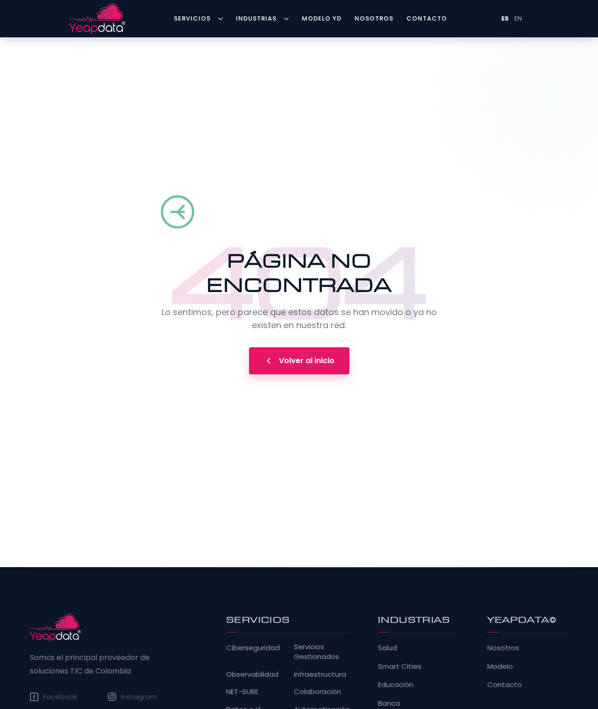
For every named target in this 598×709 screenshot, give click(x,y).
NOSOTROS (374, 18)
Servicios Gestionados (316, 651)
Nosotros (503, 648)
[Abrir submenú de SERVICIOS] (222, 19)
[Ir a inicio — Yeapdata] (55, 628)
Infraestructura (320, 674)
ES (505, 18)
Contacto (504, 684)
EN (518, 18)
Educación (395, 684)
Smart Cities (399, 666)
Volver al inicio (307, 360)
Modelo (500, 666)
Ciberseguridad (253, 648)
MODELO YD (322, 18)
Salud (387, 648)
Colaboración (317, 691)
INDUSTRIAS (256, 18)
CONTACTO (426, 18)
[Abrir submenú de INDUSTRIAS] (288, 19)
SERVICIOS (192, 18)
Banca (389, 703)
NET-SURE (242, 691)
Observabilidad (252, 674)
